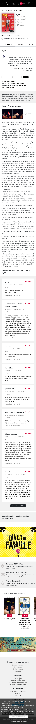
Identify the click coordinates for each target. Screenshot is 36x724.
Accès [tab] (31, 45)
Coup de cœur (17, 77)
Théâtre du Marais (8, 36)
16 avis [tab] (20, 45)
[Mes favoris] (29, 3)
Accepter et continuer (18, 717)
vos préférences (12, 711)
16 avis (25, 17)
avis (21, 22)
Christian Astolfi (9, 81)
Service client (18, 678)
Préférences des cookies (18, 684)
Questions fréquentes (18, 680)
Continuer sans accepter (18, 721)
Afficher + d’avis (18, 506)
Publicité (18, 693)
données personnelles (20, 682)
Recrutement (18, 667)
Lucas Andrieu (10, 87)
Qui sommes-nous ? (18, 665)
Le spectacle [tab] (7, 44)
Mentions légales (18, 669)
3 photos (22, 19)
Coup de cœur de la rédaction (23, 68)
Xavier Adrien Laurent (17, 83)
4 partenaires (14, 709)
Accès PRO (18, 695)
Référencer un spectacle (18, 691)
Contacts (18, 671)
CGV (10, 682)
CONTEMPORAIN (6, 77)
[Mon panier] (33, 3)
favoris (22, 25)
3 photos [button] (29, 114)
